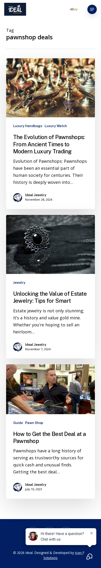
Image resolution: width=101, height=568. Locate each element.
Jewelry (19, 282)
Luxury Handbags (27, 126)
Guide (18, 423)
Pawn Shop (34, 423)
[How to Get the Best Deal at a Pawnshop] (50, 431)
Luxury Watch (56, 126)
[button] (92, 9)
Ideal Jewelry (35, 195)
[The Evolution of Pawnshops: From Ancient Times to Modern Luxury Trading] (50, 133)
